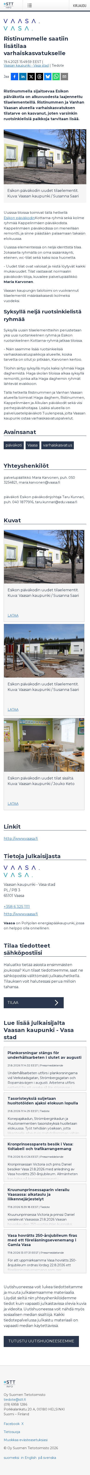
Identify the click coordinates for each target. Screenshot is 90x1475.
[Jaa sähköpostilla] (64, 77)
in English (28, 1458)
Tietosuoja (12, 1432)
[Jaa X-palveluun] (31, 77)
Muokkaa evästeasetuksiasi (26, 1440)
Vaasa (32, 445)
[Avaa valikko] (30, 5)
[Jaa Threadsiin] (39, 77)
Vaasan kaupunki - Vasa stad (26, 65)
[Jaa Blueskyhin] (47, 77)
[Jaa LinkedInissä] (23, 77)
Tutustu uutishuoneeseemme (41, 1341)
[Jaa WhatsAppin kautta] (56, 77)
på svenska (47, 1458)
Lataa (13, 615)
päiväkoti (14, 445)
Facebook (12, 1424)
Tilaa (12, 1002)
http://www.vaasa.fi (21, 838)
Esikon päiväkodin (19, 218)
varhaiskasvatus (57, 445)
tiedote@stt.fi (15, 1400)
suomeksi (11, 1458)
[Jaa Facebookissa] (14, 77)
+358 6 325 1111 (17, 906)
